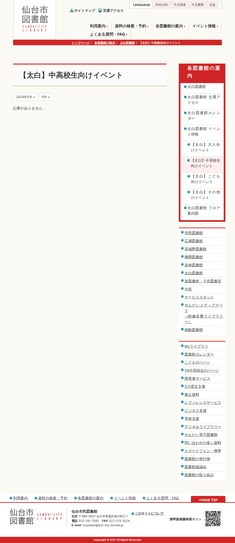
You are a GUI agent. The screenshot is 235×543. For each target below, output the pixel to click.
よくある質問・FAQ (107, 34)
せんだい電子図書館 (201, 434)
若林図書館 (194, 265)
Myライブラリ (196, 346)
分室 (188, 289)
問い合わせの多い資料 (203, 442)
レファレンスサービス (203, 402)
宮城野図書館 (196, 249)
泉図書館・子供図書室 (203, 281)
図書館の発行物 (197, 458)
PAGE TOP (209, 500)
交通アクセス (113, 10)
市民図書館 (194, 233)
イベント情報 (204, 26)
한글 (212, 4)
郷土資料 (192, 394)
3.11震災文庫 (195, 386)
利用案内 (98, 26)
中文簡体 (180, 4)
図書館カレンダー (199, 354)
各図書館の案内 (169, 26)
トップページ (81, 43)
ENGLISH (161, 4)
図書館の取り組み (199, 475)
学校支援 (192, 418)
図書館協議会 (196, 466)
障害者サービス (197, 378)
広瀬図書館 (194, 241)
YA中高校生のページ (202, 370)
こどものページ (197, 362)
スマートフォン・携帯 (203, 450)
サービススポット (199, 297)
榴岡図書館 (194, 257)
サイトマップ (84, 10)
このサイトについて (149, 513)
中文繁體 (198, 4)
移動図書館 (194, 329)
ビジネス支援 (196, 410)
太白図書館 (127, 43)
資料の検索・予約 (130, 26)
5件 (45, 97)
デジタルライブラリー (203, 426)
